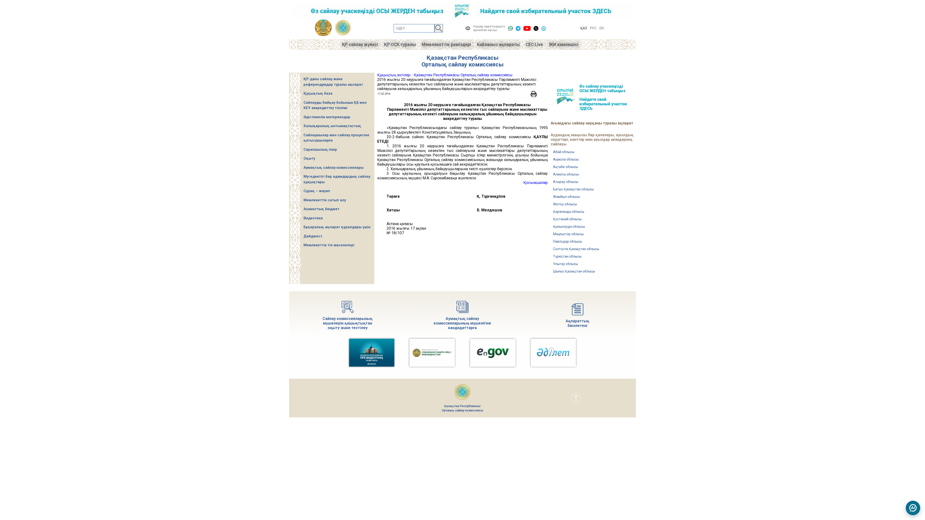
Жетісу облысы (565, 204)
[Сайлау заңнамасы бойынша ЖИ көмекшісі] (913, 508)
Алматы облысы (566, 174)
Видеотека (313, 218)
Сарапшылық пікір (320, 149)
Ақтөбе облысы (565, 167)
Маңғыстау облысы (568, 234)
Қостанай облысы (567, 219)
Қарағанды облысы (568, 212)
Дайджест (313, 236)
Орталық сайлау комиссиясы (463, 64)
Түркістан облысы (567, 256)
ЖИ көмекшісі (564, 44)
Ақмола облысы (566, 159)
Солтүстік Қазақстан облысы (576, 249)
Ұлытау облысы (565, 264)
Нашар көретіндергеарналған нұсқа (489, 28)
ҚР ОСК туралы (400, 44)
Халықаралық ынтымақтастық (332, 126)
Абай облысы (563, 152)
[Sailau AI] (543, 28)
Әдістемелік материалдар (327, 117)
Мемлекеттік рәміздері (446, 44)
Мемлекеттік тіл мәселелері (329, 245)
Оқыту (309, 158)
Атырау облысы (565, 182)
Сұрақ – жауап (317, 191)
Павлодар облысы (567, 241)
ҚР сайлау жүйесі (360, 44)
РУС (593, 28)
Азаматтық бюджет (321, 209)
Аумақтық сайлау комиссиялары (333, 167)
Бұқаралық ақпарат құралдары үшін (337, 227)
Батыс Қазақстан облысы (573, 189)
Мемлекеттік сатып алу (325, 200)
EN (601, 28)
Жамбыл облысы (566, 197)
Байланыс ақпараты (498, 44)
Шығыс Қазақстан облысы (574, 271)
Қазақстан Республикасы (463, 57)
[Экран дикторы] (510, 28)
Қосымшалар (535, 182)
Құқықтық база (318, 93)
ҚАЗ (583, 28)
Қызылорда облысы (569, 226)
